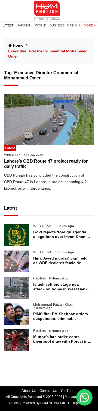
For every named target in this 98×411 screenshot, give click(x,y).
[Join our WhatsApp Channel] (84, 397)
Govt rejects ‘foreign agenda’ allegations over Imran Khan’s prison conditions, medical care (60, 234)
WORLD (40, 25)
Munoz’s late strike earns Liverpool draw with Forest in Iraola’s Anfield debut (60, 339)
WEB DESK (12, 154)
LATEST (8, 25)
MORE (88, 25)
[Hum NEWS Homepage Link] (49, 10)
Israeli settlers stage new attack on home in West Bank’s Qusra (62, 286)
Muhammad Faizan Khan (53, 304)
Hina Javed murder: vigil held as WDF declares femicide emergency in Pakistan (60, 260)
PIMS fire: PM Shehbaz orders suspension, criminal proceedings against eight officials (60, 316)
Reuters (39, 278)
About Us (29, 391)
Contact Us (48, 391)
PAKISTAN (24, 25)
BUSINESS (57, 25)
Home (18, 45)
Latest (10, 208)
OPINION (73, 25)
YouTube (67, 391)
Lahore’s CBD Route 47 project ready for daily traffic (46, 164)
